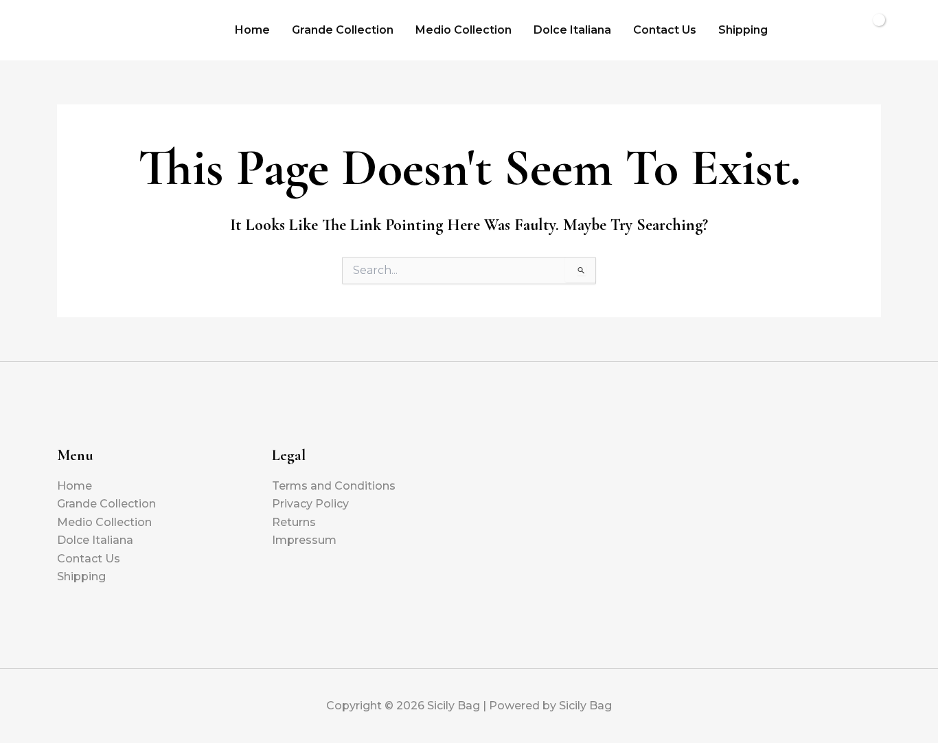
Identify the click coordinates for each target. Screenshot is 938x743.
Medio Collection (463, 29)
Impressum (304, 540)
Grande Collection (342, 29)
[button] (800, 30)
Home (252, 29)
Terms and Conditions (334, 485)
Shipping (743, 29)
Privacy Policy (310, 503)
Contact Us (664, 29)
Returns (294, 522)
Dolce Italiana (572, 29)
